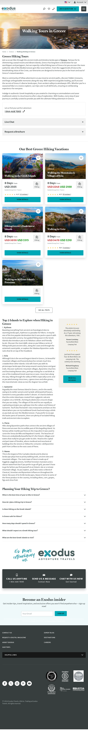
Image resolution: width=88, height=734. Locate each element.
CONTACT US (7, 633)
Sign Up (61, 613)
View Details (22, 199)
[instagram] (17, 683)
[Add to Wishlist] (38, 158)
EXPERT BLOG (49, 633)
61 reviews (24, 194)
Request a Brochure (15, 131)
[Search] (44, 9)
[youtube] (29, 683)
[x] (10, 683)
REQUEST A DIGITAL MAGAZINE (14, 637)
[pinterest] (23, 683)
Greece (11, 52)
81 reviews (66, 194)
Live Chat (9, 122)
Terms (59, 621)
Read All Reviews (72, 379)
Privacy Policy (51, 621)
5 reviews (66, 248)
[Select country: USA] (67, 2)
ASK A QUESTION (66, 9)
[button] (44, 495)
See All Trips (44, 310)
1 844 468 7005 (53, 9)
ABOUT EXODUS (8, 642)
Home (4, 52)
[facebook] (4, 683)
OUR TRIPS (6, 647)
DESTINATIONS (49, 637)
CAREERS (47, 642)
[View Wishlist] (49, 9)
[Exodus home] (8, 9)
